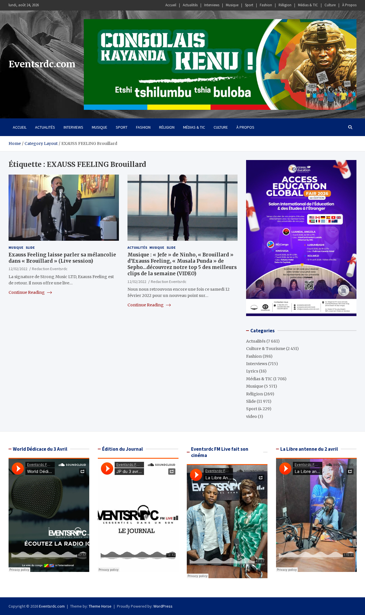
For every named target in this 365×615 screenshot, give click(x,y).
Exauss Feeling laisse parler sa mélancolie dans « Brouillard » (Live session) (62, 258)
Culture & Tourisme (265, 348)
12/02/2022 (18, 268)
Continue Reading (27, 292)
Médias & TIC (308, 5)
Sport (249, 5)
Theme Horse (100, 606)
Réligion (285, 5)
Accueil (170, 5)
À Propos (349, 5)
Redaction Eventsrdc (50, 268)
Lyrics (252, 371)
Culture (330, 5)
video (251, 416)
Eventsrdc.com (42, 64)
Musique (232, 5)
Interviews (211, 5)
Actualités (190, 5)
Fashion (266, 5)
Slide (30, 247)
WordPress (163, 606)
